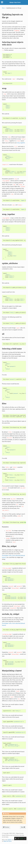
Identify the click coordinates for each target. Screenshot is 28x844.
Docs (3, 8)
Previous (6, 827)
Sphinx (9, 839)
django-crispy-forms (15, 2)
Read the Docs (8, 841)
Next (22, 827)
